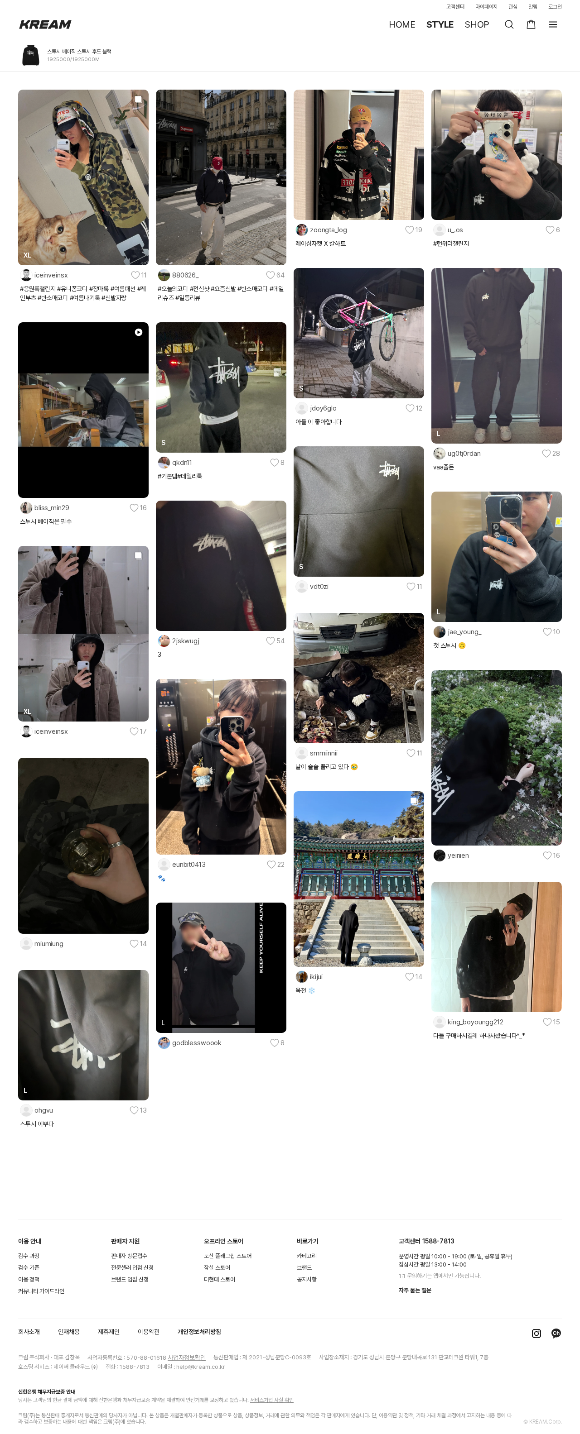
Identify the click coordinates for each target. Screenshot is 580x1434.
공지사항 (307, 1279)
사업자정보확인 (187, 1357)
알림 (532, 7)
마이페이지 (486, 7)
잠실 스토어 (217, 1267)
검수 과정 (28, 1255)
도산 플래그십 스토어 (227, 1255)
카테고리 (307, 1255)
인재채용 (69, 1331)
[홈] (45, 24)
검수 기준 (28, 1267)
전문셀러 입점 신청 (132, 1267)
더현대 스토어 (219, 1279)
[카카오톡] (556, 1333)
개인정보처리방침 (199, 1331)
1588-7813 (438, 1241)
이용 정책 (28, 1279)
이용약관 (149, 1331)
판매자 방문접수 (129, 1255)
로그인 (555, 7)
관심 (512, 7)
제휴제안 (109, 1331)
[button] (83, 275)
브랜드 (304, 1267)
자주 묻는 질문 (415, 1290)
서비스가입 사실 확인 (272, 1400)
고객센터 (455, 7)
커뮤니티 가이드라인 (41, 1291)
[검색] (509, 24)
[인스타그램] (536, 1333)
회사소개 (29, 1331)
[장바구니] (531, 24)
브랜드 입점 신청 (130, 1279)
